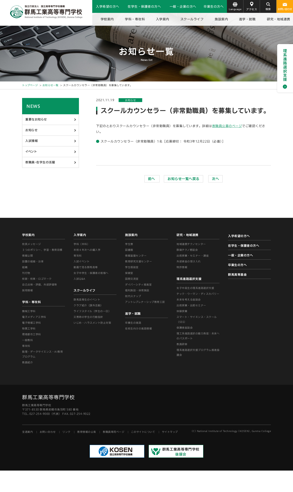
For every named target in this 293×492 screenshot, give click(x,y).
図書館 (129, 249)
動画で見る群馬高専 (86, 267)
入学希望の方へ (107, 6)
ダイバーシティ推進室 (138, 284)
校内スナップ (133, 296)
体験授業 (182, 311)
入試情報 (31, 140)
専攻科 (78, 255)
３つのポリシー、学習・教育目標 (42, 249)
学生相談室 (132, 267)
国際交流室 (132, 278)
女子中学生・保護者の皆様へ (91, 273)
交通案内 (27, 431)
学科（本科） (82, 244)
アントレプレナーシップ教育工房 (145, 302)
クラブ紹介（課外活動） (88, 305)
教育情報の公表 (86, 431)
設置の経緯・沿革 (33, 261)
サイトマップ (170, 431)
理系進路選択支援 (189, 278)
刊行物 (26, 273)
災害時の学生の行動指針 (88, 317)
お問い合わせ (285, 9)
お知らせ (31, 130)
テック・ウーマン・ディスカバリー (198, 293)
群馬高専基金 (237, 274)
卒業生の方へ (214, 6)
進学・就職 (247, 19)
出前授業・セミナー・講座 (193, 255)
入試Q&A (79, 278)
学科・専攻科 (135, 19)
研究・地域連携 (278, 19)
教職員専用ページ (113, 431)
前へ (152, 179)
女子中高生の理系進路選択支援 (195, 288)
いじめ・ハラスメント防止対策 (92, 322)
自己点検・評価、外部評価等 (39, 284)
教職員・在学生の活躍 (40, 162)
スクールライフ (192, 19)
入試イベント (81, 261)
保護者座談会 (185, 327)
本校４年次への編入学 (87, 249)
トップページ (30, 85)
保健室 (129, 273)
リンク (66, 431)
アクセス (251, 9)
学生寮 (129, 244)
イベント (31, 151)
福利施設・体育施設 (137, 290)
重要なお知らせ (36, 119)
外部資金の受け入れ (189, 261)
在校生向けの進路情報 (138, 328)
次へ (215, 179)
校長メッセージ (31, 244)
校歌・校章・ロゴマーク (37, 278)
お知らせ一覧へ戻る (183, 179)
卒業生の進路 (133, 322)
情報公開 (27, 255)
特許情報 (182, 267)
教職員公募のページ (227, 126)
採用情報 (27, 290)
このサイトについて (143, 431)
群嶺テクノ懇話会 (187, 249)
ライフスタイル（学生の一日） (92, 311)
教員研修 (182, 344)
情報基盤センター (135, 255)
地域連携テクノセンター (191, 244)
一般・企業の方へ (183, 6)
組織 (24, 267)
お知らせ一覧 (50, 85)
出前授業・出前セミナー (191, 305)
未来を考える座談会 (189, 299)
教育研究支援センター (138, 261)
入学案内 (162, 19)
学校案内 (107, 19)
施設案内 (221, 19)
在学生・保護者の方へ (144, 6)
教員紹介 (27, 362)
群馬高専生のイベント (87, 299)
